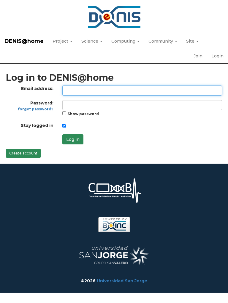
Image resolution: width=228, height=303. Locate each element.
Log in (73, 139)
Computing (124, 41)
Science (90, 41)
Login (217, 56)
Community (161, 41)
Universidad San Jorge (122, 280)
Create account (23, 153)
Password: (35, 105)
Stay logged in (37, 125)
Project (61, 41)
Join (198, 56)
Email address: (37, 88)
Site (191, 41)
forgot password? (35, 109)
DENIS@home (24, 41)
